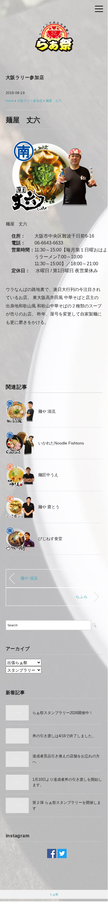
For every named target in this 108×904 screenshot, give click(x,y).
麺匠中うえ (48, 474)
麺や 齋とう (48, 507)
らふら (82, 596)
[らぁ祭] (54, 24)
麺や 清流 (46, 411)
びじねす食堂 (50, 538)
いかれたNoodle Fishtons (61, 443)
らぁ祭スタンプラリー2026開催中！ (62, 713)
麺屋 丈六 (53, 100)
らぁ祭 (54, 894)
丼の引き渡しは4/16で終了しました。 (64, 736)
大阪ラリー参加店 (25, 77)
